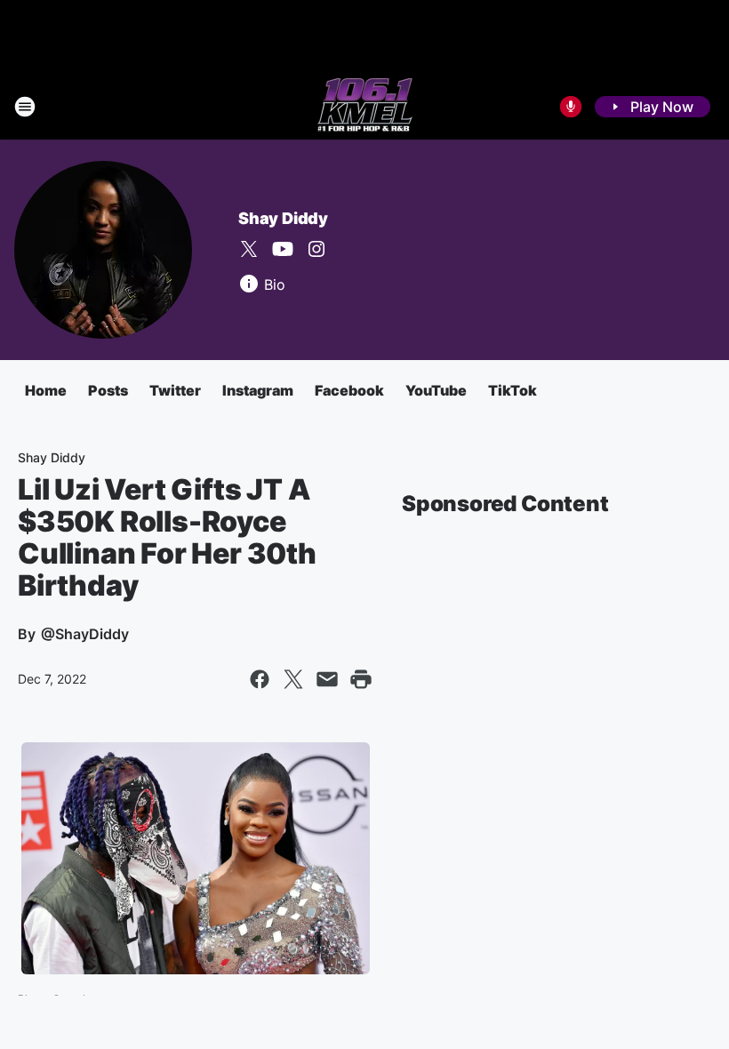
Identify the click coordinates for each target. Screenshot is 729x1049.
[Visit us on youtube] (282, 249)
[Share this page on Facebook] (259, 679)
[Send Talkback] (570, 106)
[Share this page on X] (293, 679)
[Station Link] (365, 106)
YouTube (436, 390)
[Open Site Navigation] (25, 106)
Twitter (175, 390)
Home (46, 390)
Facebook (349, 390)
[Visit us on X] (249, 249)
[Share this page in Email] (327, 679)
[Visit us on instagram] (316, 249)
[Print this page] (360, 679)
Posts (108, 390)
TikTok (512, 390)
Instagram (257, 390)
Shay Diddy (283, 218)
